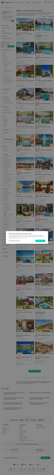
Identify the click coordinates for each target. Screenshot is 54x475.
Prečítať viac (25, 237)
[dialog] (27, 237)
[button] (14, 240)
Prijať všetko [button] (40, 240)
